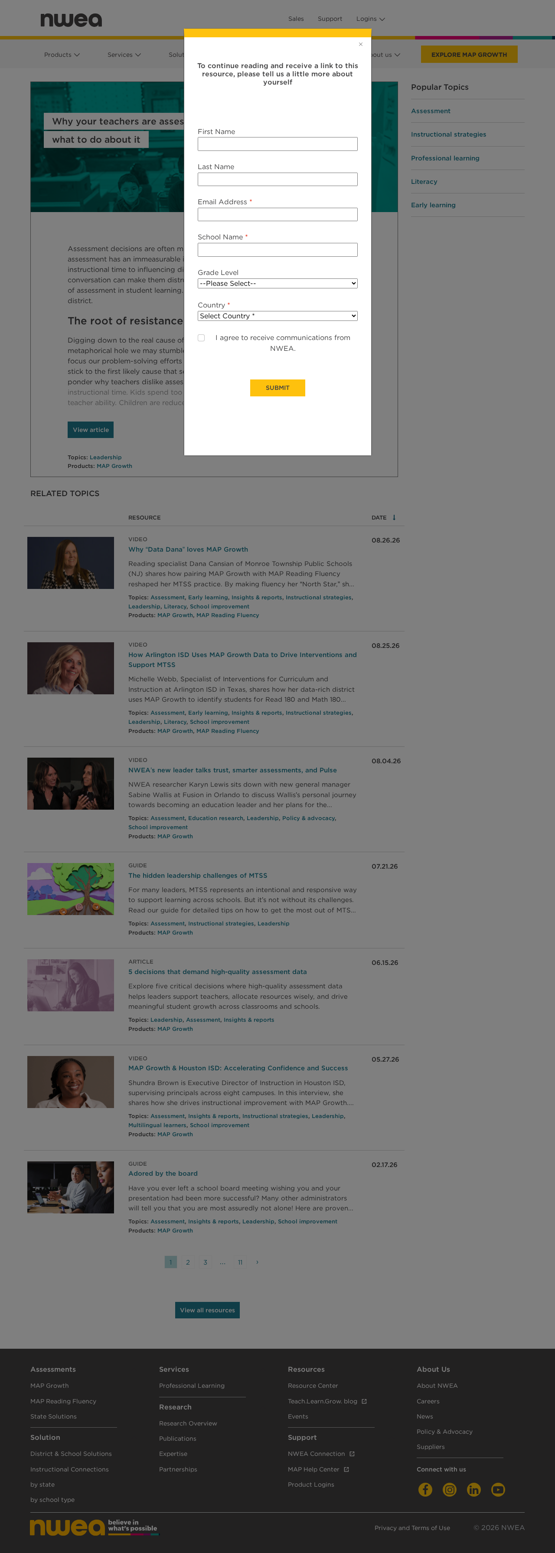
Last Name (216, 167)
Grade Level (218, 272)
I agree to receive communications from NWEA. (282, 343)
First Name (216, 132)
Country (214, 305)
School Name (223, 237)
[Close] (360, 44)
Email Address (225, 202)
